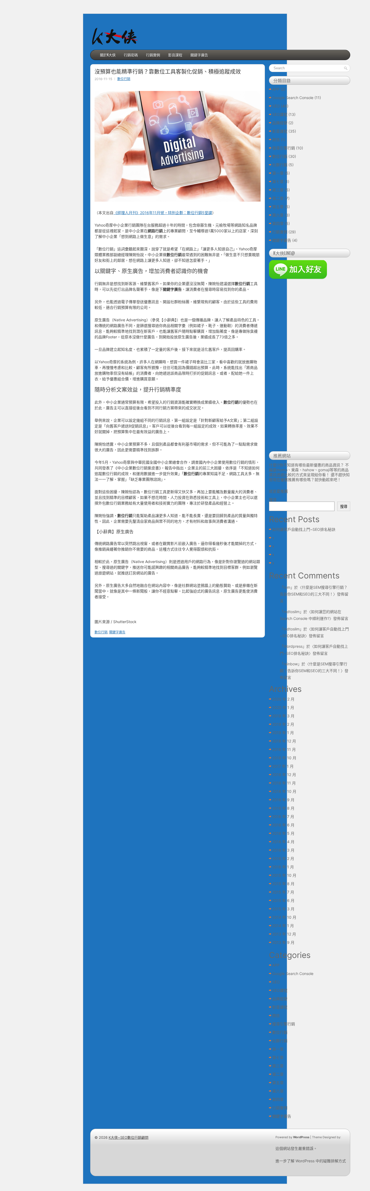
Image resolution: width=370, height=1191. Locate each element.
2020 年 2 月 (283, 699)
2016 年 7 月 (283, 816)
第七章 (278, 181)
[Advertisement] (309, 366)
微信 (276, 139)
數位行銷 (123, 79)
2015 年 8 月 (283, 883)
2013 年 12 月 (284, 934)
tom (287, 587)
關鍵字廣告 (199, 54)
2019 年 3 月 (283, 716)
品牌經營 (279, 122)
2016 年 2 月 (283, 858)
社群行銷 (279, 164)
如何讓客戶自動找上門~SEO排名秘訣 (303, 529)
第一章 (278, 173)
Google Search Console (292, 97)
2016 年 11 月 (284, 783)
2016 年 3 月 (283, 850)
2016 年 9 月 (283, 799)
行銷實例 (153, 54)
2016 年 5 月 (283, 833)
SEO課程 (279, 114)
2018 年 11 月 (284, 749)
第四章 (278, 223)
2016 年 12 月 (284, 774)
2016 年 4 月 (283, 841)
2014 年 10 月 (284, 917)
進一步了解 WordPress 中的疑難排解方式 (310, 1161)
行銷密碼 (131, 54)
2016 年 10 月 (284, 791)
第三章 (278, 190)
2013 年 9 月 (283, 942)
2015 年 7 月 (283, 892)
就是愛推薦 (278, 491)
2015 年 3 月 (283, 909)
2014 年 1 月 (283, 925)
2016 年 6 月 (283, 825)
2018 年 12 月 (284, 741)
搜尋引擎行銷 (283, 148)
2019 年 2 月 (283, 724)
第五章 (278, 206)
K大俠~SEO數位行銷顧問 (128, 1137)
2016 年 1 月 (283, 867)
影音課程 (175, 54)
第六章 (278, 215)
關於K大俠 (108, 54)
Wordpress (293, 646)
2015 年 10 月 (284, 875)
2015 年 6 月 (283, 900)
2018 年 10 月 (284, 757)
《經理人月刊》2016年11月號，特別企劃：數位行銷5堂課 (162, 212)
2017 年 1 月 (283, 766)
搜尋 (273, 499)
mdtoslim (292, 611)
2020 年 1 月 (283, 707)
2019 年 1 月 (283, 732)
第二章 (278, 198)
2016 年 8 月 (283, 808)
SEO (276, 106)
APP (276, 89)
